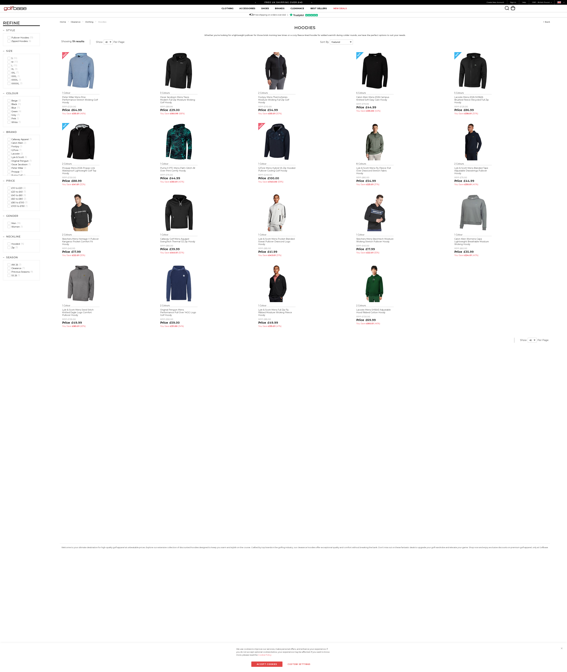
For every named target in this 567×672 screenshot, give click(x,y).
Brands (280, 8)
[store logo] (58, 8)
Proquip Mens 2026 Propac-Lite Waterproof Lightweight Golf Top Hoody (79, 171)
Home (63, 22)
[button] (542, 2)
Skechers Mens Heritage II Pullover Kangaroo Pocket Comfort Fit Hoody (80, 242)
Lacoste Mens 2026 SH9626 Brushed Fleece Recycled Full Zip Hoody (471, 100)
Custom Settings (299, 664)
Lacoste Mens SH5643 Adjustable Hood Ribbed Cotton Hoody (373, 311)
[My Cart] (513, 8)
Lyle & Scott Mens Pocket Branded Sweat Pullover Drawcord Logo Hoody (276, 242)
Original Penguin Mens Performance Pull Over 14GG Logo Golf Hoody (178, 312)
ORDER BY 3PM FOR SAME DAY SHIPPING (283, 2)
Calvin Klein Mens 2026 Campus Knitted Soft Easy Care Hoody (372, 98)
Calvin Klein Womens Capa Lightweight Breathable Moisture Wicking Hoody (471, 242)
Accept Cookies (267, 664)
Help (524, 2)
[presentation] (255, 2)
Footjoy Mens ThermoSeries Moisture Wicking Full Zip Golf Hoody (273, 100)
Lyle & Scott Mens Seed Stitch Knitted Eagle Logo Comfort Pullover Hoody (78, 312)
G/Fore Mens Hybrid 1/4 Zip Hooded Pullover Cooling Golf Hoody (276, 169)
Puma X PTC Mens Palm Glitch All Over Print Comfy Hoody (177, 169)
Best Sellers (319, 8)
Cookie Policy (264, 655)
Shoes (265, 8)
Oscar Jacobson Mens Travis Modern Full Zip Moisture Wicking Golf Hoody (177, 100)
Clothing (227, 8)
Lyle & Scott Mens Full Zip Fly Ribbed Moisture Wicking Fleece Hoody (275, 312)
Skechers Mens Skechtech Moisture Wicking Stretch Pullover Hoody (375, 240)
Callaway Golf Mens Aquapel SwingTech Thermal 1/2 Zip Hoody (177, 240)
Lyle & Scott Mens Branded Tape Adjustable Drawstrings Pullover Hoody (471, 171)
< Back (546, 22)
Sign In (513, 2)
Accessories (247, 8)
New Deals (340, 8)
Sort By (324, 42)
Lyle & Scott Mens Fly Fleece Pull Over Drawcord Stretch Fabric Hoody (373, 171)
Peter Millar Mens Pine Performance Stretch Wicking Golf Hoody (80, 100)
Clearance (297, 8)
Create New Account (495, 2)
